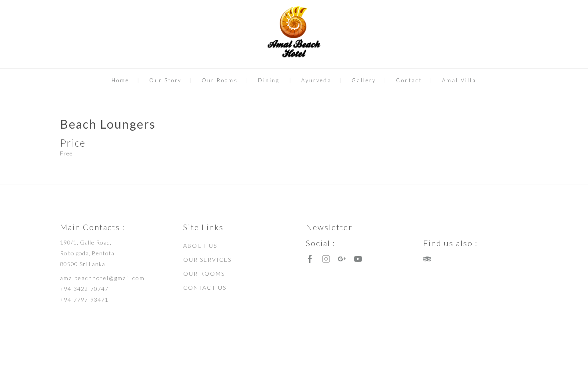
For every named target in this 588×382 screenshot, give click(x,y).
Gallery (364, 80)
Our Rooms (220, 80)
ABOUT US (200, 245)
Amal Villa (459, 80)
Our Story (165, 80)
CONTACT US (204, 287)
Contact (409, 80)
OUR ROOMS (204, 273)
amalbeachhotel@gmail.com (102, 278)
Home (120, 80)
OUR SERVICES (207, 259)
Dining (269, 80)
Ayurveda (316, 80)
